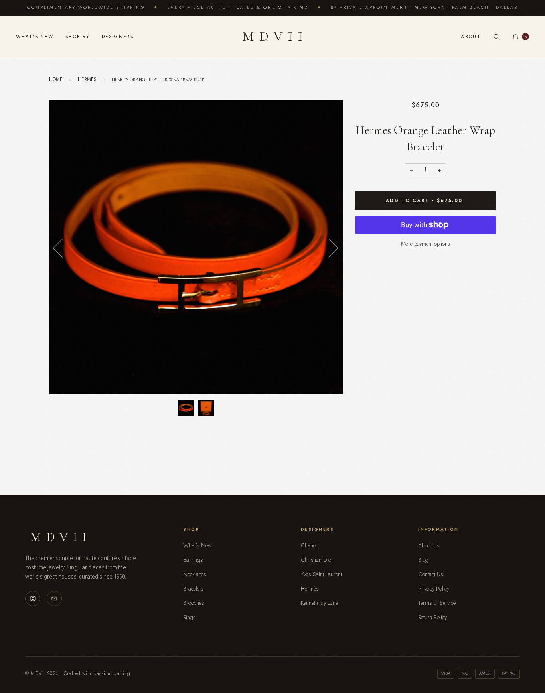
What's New (34, 36)
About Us (429, 545)
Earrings (193, 560)
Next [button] (328, 247)
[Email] (54, 598)
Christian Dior (317, 560)
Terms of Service (437, 603)
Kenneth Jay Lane (319, 603)
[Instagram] (32, 598)
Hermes (87, 79)
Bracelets (193, 589)
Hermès (310, 589)
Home (56, 79)
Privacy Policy (433, 589)
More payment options (425, 244)
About (471, 36)
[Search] (496, 36)
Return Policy (432, 617)
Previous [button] (62, 247)
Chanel (309, 545)
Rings (189, 617)
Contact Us (430, 574)
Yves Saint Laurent (321, 574)
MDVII (275, 36)
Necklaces (194, 574)
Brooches (193, 603)
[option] (196, 247)
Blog (423, 560)
